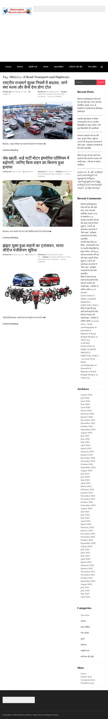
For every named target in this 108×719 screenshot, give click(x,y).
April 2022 (85, 559)
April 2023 (85, 521)
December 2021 (88, 571)
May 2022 (85, 556)
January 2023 (87, 530)
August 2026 (86, 395)
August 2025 (86, 433)
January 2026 (87, 417)
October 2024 (87, 464)
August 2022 (86, 546)
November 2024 (88, 461)
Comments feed (88, 680)
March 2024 (86, 486)
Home (8, 67)
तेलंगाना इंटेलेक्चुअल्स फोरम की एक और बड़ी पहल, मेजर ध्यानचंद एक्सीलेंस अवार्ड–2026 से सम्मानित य (89, 210)
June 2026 (85, 401)
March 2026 (86, 410)
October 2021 (87, 578)
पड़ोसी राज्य (33, 67)
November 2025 (88, 423)
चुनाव (8, 77)
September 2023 (88, 505)
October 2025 (87, 426)
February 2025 (87, 451)
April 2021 (85, 597)
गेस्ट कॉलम (92, 67)
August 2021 (86, 584)
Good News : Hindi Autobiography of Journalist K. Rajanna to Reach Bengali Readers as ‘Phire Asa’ (90, 330)
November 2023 (88, 499)
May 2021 (85, 594)
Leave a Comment (55, 96)
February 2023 (87, 527)
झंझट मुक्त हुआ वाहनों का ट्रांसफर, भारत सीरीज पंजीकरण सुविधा (33, 248)
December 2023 (88, 496)
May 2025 (85, 442)
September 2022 (88, 543)
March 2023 (86, 524)
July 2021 (85, 587)
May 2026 (85, 404)
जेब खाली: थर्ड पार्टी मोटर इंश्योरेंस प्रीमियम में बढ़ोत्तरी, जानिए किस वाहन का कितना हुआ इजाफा (36, 162)
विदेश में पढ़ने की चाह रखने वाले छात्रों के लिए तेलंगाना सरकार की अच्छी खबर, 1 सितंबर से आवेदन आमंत (89, 283)
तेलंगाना (20, 67)
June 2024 (85, 477)
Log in (83, 673)
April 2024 (85, 483)
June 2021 (85, 590)
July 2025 (85, 436)
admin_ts (6, 94)
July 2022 (85, 549)
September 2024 (88, 467)
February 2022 (87, 565)
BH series (52, 257)
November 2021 (88, 575)
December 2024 (88, 458)
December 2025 (88, 420)
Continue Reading (10, 150)
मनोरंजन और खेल (75, 67)
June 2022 (85, 553)
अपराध (45, 67)
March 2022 (86, 562)
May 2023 (85, 518)
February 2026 (87, 414)
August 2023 (86, 508)
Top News (50, 92)
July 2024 (85, 474)
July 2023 (85, 511)
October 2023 (87, 502)
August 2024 (86, 470)
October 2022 (87, 540)
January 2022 (87, 568)
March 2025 (86, 448)
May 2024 (85, 480)
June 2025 (85, 439)
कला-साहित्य (58, 67)
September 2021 (88, 581)
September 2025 (88, 429)
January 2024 (87, 493)
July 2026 (85, 398)
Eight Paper (38, 715)
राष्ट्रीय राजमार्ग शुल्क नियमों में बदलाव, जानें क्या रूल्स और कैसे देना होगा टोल (35, 85)
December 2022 (88, 534)
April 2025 (85, 445)
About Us (19, 77)
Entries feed (86, 677)
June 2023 (85, 515)
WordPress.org (87, 683)
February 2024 (87, 489)
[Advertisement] (54, 42)
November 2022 (88, 537)
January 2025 (87, 455)
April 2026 (85, 407)
